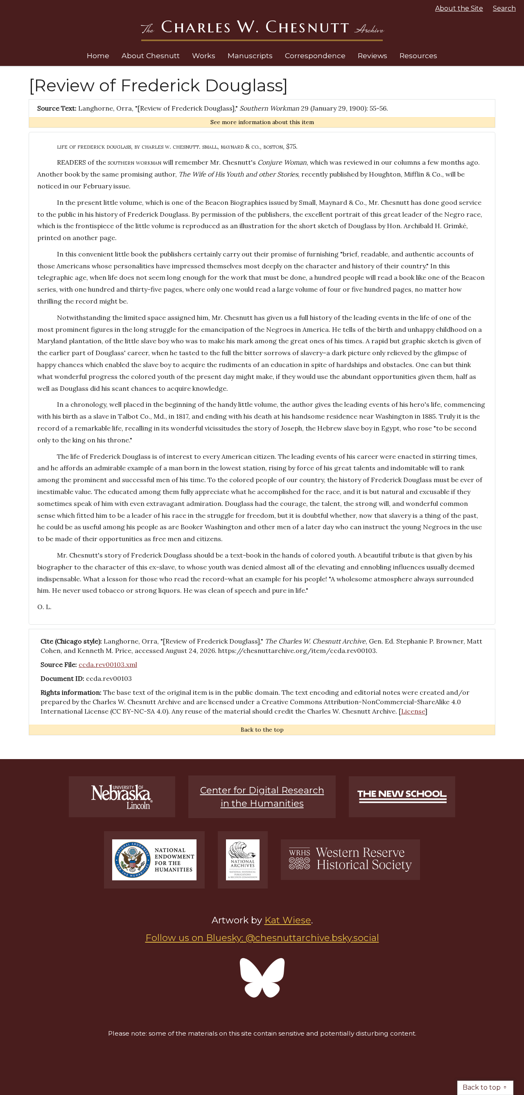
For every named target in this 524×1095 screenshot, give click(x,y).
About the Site (459, 8)
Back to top (482, 1087)
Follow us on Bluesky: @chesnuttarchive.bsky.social (262, 937)
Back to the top (262, 729)
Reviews (372, 55)
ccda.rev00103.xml (108, 664)
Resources (418, 55)
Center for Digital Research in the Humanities (262, 796)
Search (504, 8)
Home (98, 55)
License (413, 711)
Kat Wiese (287, 920)
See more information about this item (262, 122)
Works (203, 55)
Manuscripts (250, 55)
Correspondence (315, 55)
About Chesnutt (151, 55)
